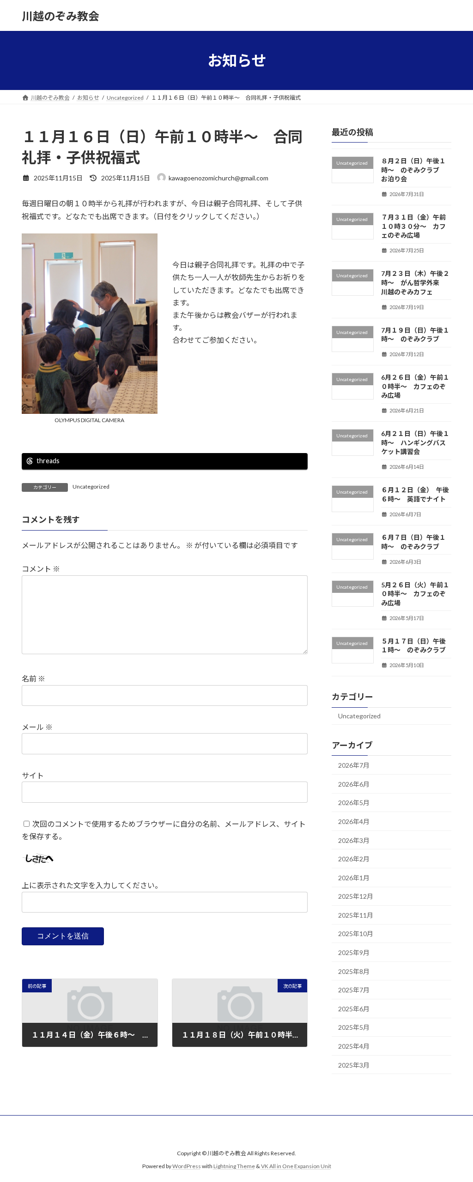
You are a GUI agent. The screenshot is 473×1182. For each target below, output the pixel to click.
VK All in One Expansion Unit (296, 1166)
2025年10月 (355, 934)
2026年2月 (354, 859)
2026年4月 (354, 821)
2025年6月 (354, 1009)
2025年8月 (354, 971)
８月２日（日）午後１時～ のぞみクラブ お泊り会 (413, 170)
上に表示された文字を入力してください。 (92, 885)
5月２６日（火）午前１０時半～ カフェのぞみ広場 (415, 594)
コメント (41, 568)
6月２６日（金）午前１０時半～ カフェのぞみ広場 (415, 386)
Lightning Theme (234, 1166)
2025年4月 (354, 1046)
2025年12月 (355, 896)
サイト (33, 775)
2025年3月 (354, 1065)
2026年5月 (354, 803)
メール (37, 726)
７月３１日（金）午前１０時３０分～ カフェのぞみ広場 (413, 226)
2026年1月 (354, 878)
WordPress (186, 1166)
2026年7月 (354, 765)
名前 (33, 678)
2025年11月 (355, 915)
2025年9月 (354, 952)
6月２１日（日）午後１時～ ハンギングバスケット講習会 (415, 442)
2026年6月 (354, 784)
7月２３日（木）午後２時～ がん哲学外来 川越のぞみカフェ (415, 283)
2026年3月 (354, 840)
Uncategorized (91, 486)
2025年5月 (354, 1028)
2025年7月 (354, 990)
